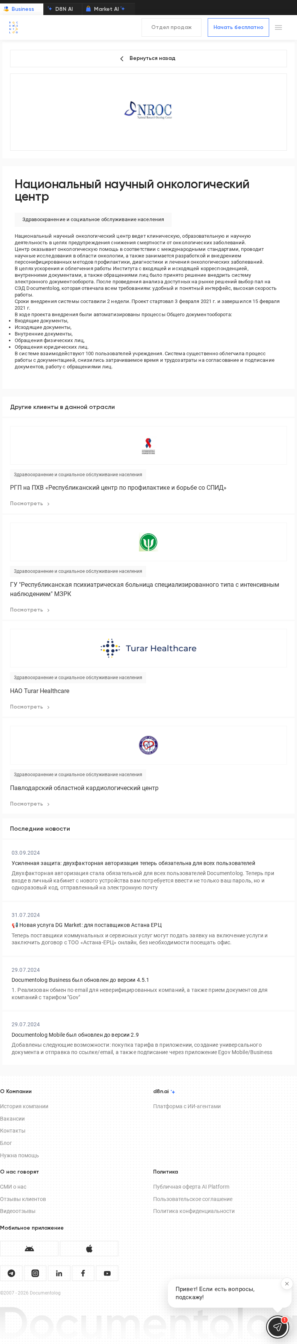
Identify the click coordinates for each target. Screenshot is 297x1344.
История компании (24, 1106)
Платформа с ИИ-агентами (187, 1106)
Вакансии (12, 1119)
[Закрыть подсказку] (287, 1284)
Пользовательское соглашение (192, 1199)
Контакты (13, 1131)
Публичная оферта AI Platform (191, 1187)
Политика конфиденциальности (194, 1211)
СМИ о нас (13, 1187)
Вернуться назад (153, 58)
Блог (6, 1143)
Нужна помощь (19, 1155)
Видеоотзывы (18, 1211)
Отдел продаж (171, 27)
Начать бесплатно (238, 27)
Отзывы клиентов (23, 1199)
